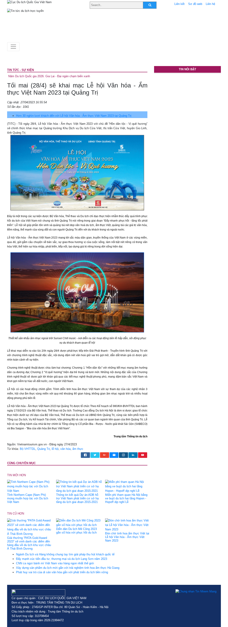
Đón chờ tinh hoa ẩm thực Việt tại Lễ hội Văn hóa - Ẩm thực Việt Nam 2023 (127, 537)
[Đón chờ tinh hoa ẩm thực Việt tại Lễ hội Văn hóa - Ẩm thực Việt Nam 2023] (128, 524)
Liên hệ (210, 4)
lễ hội (55, 449)
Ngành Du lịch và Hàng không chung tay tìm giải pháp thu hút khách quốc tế (65, 554)
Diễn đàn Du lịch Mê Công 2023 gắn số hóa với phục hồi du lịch (76, 530)
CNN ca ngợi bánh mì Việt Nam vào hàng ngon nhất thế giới (55, 563)
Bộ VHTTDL (27, 449)
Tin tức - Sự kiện (20, 70)
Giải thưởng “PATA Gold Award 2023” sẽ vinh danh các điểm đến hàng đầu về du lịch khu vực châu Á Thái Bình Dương (29, 543)
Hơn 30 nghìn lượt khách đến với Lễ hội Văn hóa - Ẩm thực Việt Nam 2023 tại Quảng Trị (73, 115)
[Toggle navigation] (13, 46)
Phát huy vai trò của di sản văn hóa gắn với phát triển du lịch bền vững (62, 572)
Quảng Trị (43, 449)
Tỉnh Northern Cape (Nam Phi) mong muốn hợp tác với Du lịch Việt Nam (27, 498)
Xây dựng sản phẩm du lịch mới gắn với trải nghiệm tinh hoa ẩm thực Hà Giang (67, 567)
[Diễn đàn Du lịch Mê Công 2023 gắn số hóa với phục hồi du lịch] (79, 522)
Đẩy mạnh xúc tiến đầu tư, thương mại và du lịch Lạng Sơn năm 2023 (61, 559)
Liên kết (179, 4)
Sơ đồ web (195, 4)
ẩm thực (77, 449)
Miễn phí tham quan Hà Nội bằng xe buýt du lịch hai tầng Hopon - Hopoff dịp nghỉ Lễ (126, 498)
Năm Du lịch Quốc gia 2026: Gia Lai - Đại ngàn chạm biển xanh (49, 76)
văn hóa (65, 449)
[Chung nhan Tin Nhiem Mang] (195, 591)
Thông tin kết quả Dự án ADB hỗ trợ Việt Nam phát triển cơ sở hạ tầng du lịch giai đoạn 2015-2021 (77, 498)
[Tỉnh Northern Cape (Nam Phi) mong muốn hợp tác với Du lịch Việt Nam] (30, 486)
